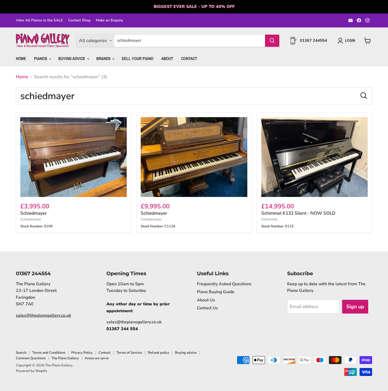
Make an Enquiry (109, 20)
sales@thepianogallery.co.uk (43, 315)
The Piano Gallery (65, 358)
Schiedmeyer (30, 219)
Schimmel (269, 219)
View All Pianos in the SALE (39, 20)
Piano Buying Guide (215, 292)
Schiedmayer (33, 213)
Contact (189, 58)
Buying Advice (72, 58)
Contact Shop (79, 20)
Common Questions (31, 358)
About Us (206, 300)
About (167, 58)
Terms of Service (129, 352)
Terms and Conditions (48, 352)
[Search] (272, 41)
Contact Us (207, 308)
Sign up (355, 306)
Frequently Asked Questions (224, 284)
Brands (104, 58)
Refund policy (158, 352)
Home (21, 58)
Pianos (41, 58)
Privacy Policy (82, 352)
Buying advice (186, 352)
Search (21, 352)
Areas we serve (97, 358)
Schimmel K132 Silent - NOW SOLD (298, 213)
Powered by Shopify (31, 371)
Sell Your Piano (137, 58)
